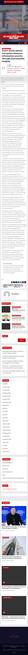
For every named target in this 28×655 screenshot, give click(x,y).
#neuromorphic (17, 70)
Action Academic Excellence (9, 489)
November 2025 (6, 396)
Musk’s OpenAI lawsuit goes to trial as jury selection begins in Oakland (14, 527)
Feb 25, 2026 (15, 328)
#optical (9, 72)
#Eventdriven (16, 68)
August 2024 (5, 442)
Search (5, 336)
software (11, 38)
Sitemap (14, 652)
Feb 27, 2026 (15, 311)
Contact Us (16, 649)
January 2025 (5, 427)
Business (16, 38)
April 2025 (4, 417)
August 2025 (5, 405)
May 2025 (4, 414)
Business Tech (6, 465)
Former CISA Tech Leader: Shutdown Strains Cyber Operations (18, 319)
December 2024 (6, 430)
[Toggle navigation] (19, 43)
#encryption (9, 68)
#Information (10, 70)
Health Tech (5, 469)
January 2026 (5, 390)
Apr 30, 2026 (6, 530)
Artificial (14, 36)
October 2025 (6, 399)
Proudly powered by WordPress (10, 646)
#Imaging (23, 68)
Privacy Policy (22, 649)
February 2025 (6, 424)
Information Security (6, 48)
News (3, 475)
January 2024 (5, 451)
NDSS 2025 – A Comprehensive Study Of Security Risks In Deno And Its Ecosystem (13, 617)
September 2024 (6, 439)
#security (14, 72)
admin (9, 65)
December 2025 (6, 393)
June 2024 (5, 448)
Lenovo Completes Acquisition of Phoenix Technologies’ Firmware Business (14, 587)
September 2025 (6, 402)
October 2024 (6, 436)
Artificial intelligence (7, 462)
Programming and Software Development (13, 478)
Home (4, 649)
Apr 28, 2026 (6, 590)
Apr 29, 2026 (6, 560)
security (22, 36)
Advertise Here (9, 649)
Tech (5, 36)
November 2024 (6, 433)
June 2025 (5, 411)
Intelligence (9, 36)
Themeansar (14, 647)
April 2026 (4, 384)
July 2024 (4, 445)
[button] (22, 43)
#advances (19, 66)
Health (18, 36)
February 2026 (6, 387)
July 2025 (4, 408)
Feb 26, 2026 (15, 320)
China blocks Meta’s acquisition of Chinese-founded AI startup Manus (12, 557)
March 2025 (5, 421)
